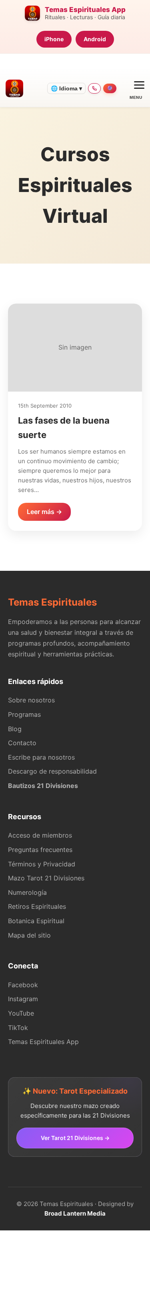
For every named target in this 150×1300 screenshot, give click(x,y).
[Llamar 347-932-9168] (94, 88)
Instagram (23, 999)
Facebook (23, 985)
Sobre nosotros (31, 700)
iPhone (54, 39)
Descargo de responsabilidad (52, 771)
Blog (15, 729)
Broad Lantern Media (75, 1213)
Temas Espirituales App (43, 1042)
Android (95, 39)
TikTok (18, 1028)
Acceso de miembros (40, 835)
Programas (24, 714)
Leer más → (44, 512)
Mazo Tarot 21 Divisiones (46, 878)
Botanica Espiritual (36, 921)
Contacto (22, 743)
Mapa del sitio (29, 935)
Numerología (27, 892)
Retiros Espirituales (37, 906)
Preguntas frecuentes (40, 850)
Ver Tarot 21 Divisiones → (75, 1137)
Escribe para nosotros (41, 757)
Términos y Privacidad (41, 864)
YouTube (21, 1013)
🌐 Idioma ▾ (66, 88)
